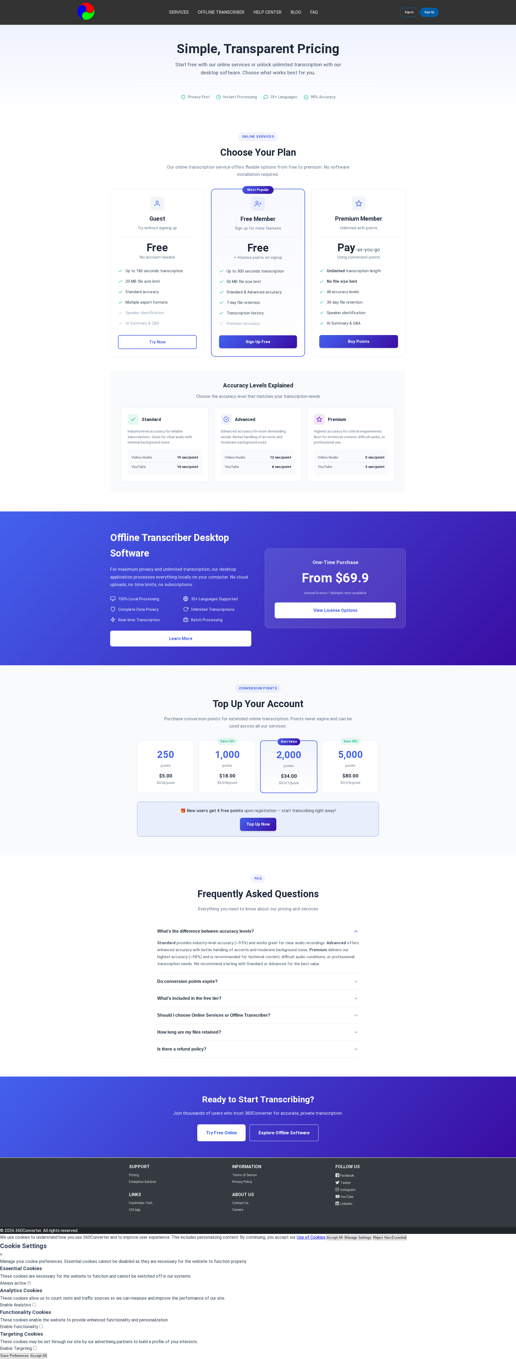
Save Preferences (14, 1356)
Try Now (157, 342)
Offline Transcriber (221, 12)
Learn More (180, 638)
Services (179, 12)
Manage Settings (358, 1238)
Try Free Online (221, 1132)
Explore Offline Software (284, 1132)
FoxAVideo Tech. (141, 1203)
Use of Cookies (311, 1237)
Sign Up (429, 12)
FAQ (314, 12)
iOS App (134, 1210)
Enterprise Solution (142, 1182)
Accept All (335, 1238)
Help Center (267, 12)
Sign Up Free (258, 341)
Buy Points (359, 341)
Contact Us (240, 1203)
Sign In (409, 12)
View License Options (335, 610)
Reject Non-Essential (389, 1238)
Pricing (134, 1175)
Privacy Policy (242, 1182)
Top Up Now (258, 824)
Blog (296, 12)
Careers (237, 1210)
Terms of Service (244, 1175)
